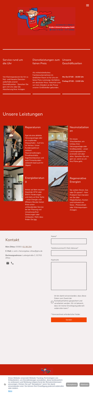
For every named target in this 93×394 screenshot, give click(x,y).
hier (35, 219)
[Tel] (12, 263)
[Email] (7, 263)
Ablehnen (84, 385)
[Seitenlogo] (46, 21)
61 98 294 (27, 247)
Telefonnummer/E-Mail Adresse (64, 248)
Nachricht (55, 260)
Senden (69, 320)
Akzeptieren (72, 385)
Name (54, 236)
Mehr (10, 391)
